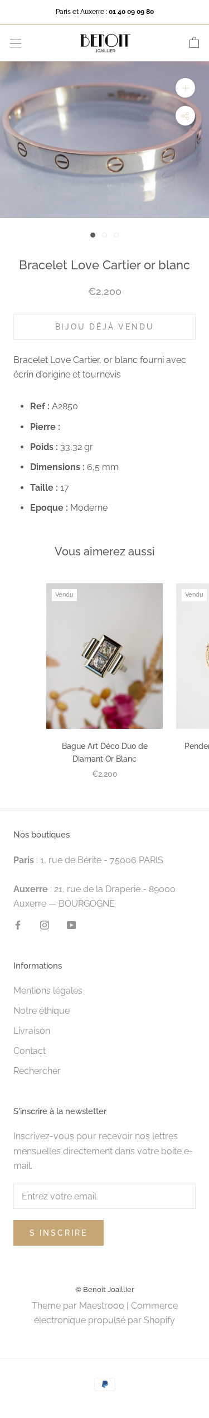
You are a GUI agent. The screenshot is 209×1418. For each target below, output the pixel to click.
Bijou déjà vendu (104, 326)
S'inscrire (59, 1232)
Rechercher (37, 1071)
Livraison (31, 1030)
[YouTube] (71, 925)
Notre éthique (41, 1010)
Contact (29, 1051)
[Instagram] (44, 925)
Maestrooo (101, 1305)
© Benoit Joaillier (104, 1289)
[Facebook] (17, 925)
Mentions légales (47, 990)
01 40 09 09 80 (131, 12)
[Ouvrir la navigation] (15, 42)
